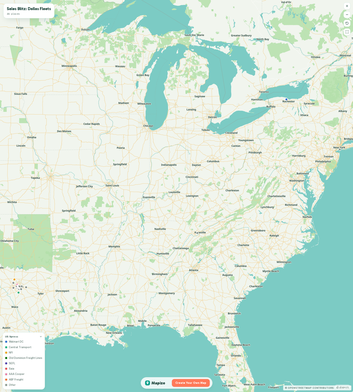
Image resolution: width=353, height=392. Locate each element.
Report (344, 387)
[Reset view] (347, 23)
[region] (176, 196)
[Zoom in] (347, 5)
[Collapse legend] (40, 336)
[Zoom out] (347, 14)
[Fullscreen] (347, 31)
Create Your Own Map (190, 383)
